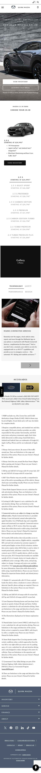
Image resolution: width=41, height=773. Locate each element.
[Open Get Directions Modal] (37, 7)
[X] (5, 727)
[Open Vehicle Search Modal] (38, 2)
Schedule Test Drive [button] (20, 88)
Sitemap (20, 745)
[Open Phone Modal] (33, 2)
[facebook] (11, 727)
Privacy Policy (9, 740)
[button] (30, 365)
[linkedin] (22, 727)
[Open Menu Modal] (2, 7)
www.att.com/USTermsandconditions (25, 566)
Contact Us (11, 745)
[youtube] (33, 727)
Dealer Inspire (20, 760)
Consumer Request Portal (26, 740)
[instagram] (16, 727)
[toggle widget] (36, 768)
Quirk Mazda (26, 755)
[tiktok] (28, 727)
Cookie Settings (20, 750)
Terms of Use (30, 745)
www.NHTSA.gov (7, 669)
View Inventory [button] (20, 82)
